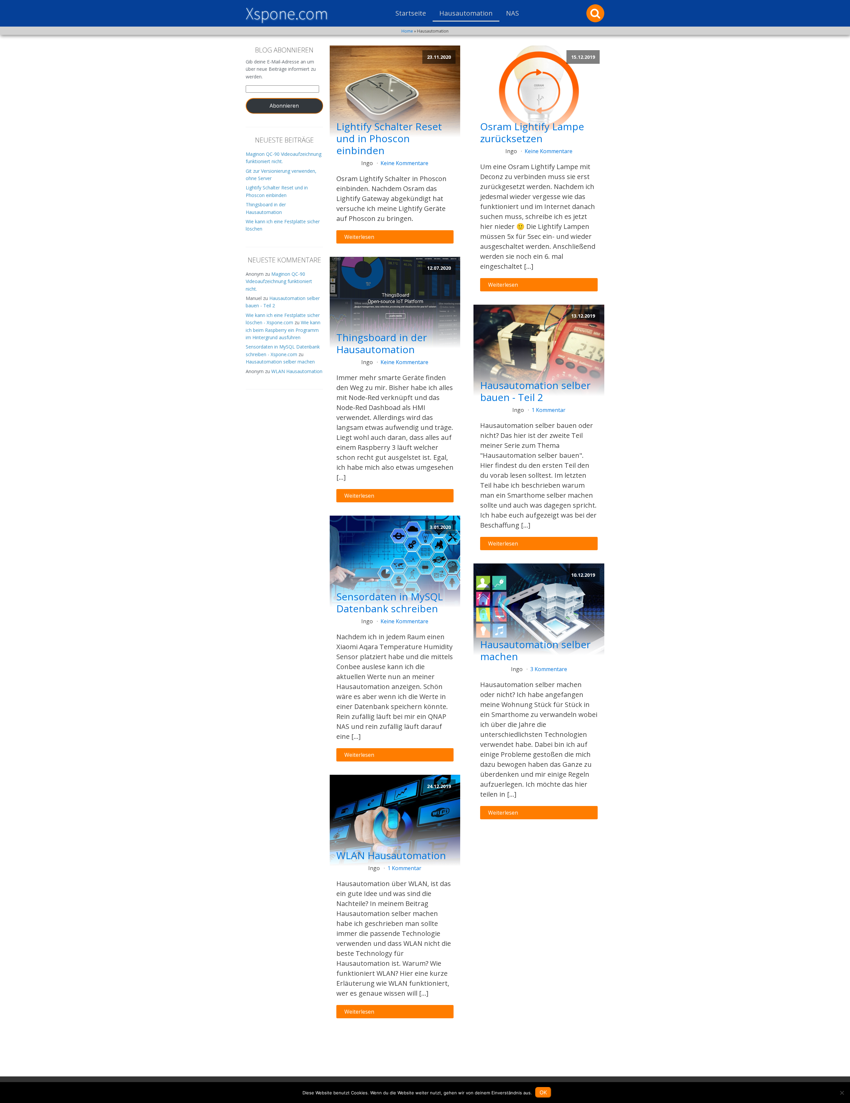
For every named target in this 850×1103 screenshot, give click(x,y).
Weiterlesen (359, 237)
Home (407, 31)
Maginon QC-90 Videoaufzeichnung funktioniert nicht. (279, 281)
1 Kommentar (404, 868)
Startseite (410, 13)
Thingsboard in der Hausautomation (381, 343)
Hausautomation (466, 13)
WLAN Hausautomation (296, 371)
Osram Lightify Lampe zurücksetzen (532, 133)
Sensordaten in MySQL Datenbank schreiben (389, 603)
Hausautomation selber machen (280, 361)
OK (543, 1092)
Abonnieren (284, 105)
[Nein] (841, 1092)
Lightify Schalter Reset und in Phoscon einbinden (389, 138)
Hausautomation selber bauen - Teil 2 (535, 391)
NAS (512, 13)
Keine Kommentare (404, 163)
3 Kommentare (548, 669)
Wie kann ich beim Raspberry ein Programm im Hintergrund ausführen (283, 330)
